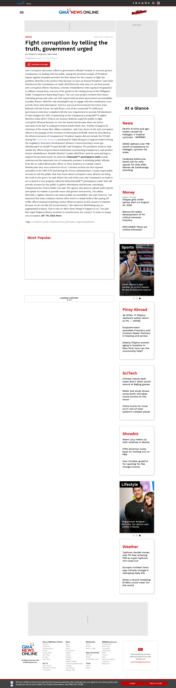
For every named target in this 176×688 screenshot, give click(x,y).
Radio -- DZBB (90, 648)
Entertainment (106, 644)
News (28, 3)
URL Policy (46, 655)
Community (106, 648)
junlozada (69, 221)
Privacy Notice (47, 653)
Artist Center (106, 646)
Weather (68, 653)
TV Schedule (46, 670)
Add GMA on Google (38, 64)
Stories (88, 668)
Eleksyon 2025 (70, 670)
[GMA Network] (21, 3)
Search (88, 665)
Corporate (105, 661)
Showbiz (68, 657)
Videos (88, 644)
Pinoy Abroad (70, 651)
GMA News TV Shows (49, 668)
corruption (36, 221)
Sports (68, 648)
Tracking (68, 666)
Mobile (88, 657)
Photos (88, 646)
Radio (104, 653)
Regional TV (106, 664)
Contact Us (46, 646)
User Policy (46, 659)
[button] (133, 298)
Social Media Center (92, 659)
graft (45, 221)
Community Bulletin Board (74, 664)
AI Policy (45, 657)
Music (104, 657)
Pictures (104, 655)
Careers (45, 651)
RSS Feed (89, 655)
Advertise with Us (48, 648)
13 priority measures (47, 139)
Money (68, 646)
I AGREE (132, 683)
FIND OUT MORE (156, 683)
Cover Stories (70, 668)
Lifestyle (68, 659)
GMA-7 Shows (47, 666)
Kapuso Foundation (108, 659)
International (106, 651)
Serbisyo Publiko (71, 661)
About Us (45, 644)
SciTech (68, 655)
